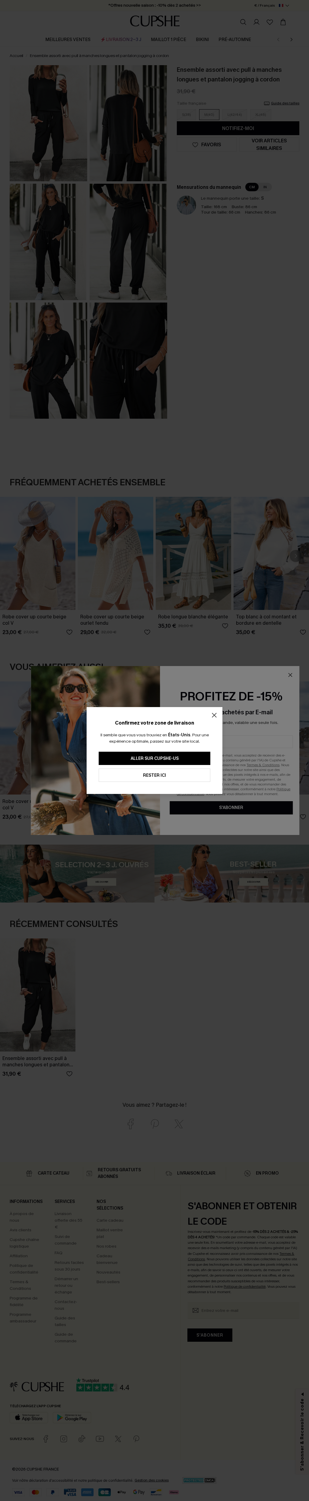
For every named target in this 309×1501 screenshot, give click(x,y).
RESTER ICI (154, 775)
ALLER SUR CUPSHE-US (155, 758)
